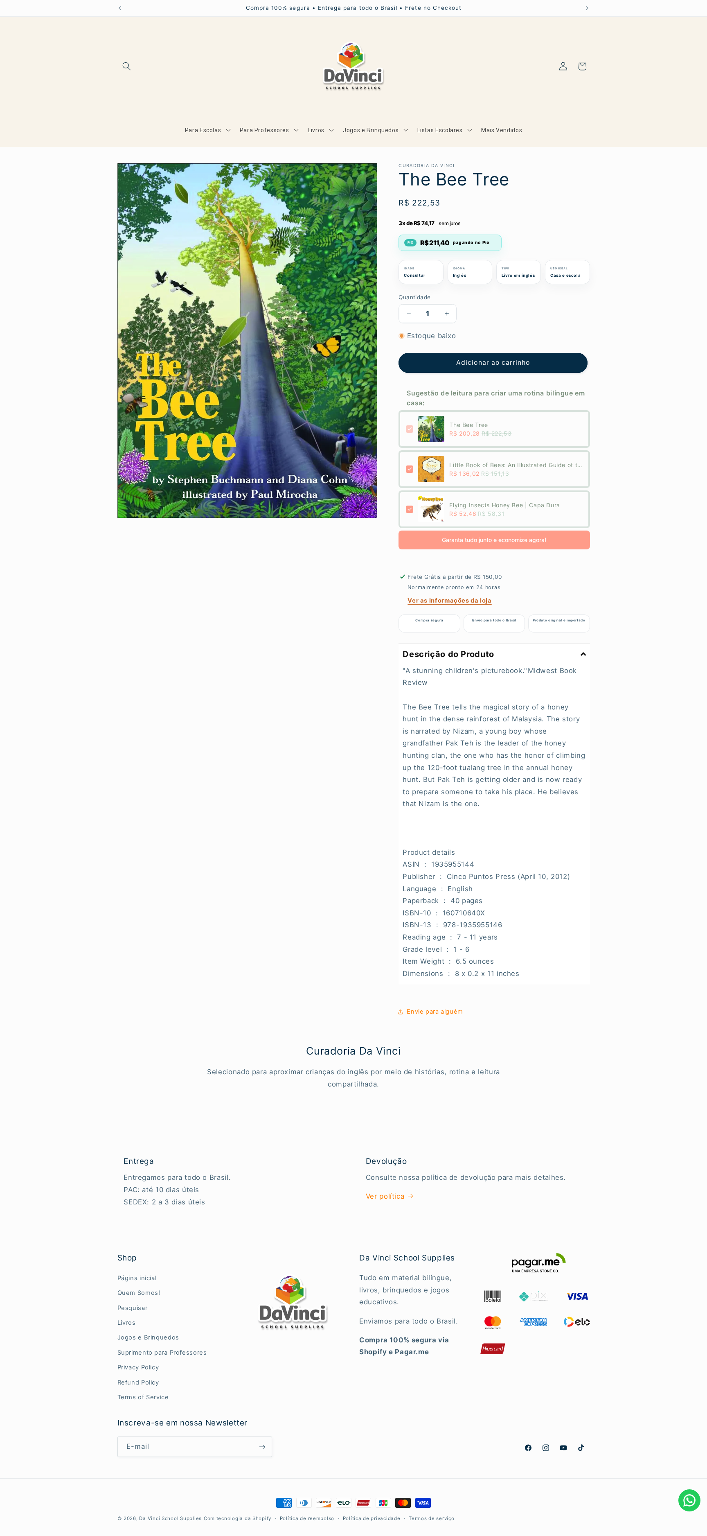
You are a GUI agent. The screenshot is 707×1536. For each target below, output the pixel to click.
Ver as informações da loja (449, 600)
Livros (126, 1322)
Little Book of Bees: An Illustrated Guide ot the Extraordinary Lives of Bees (515, 464)
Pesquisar (132, 1308)
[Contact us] (689, 1500)
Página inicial (137, 1278)
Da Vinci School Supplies (170, 1518)
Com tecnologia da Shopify (237, 1518)
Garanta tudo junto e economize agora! (494, 539)
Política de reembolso (307, 1518)
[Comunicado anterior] (120, 8)
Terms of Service (143, 1397)
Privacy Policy (138, 1367)
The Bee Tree (468, 424)
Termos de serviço (432, 1518)
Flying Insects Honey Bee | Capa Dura (504, 504)
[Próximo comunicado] (587, 8)
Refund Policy (138, 1382)
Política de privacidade (372, 1518)
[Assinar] (261, 1447)
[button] (126, 66)
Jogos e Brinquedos (148, 1337)
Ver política (385, 1196)
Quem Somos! (138, 1293)
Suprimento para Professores (162, 1352)
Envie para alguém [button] (435, 1011)
